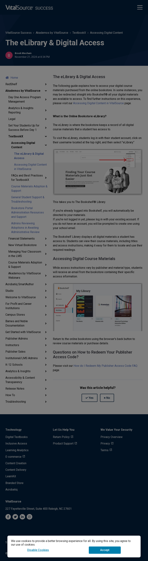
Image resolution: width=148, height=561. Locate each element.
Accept (104, 550)
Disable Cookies (38, 550)
